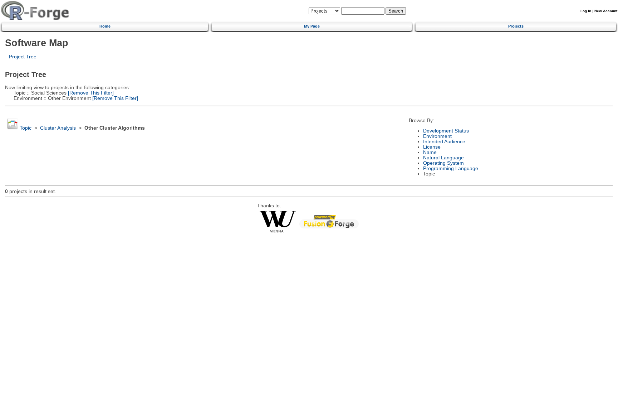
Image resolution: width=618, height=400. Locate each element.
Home (105, 26)
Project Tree (22, 56)
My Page (312, 26)
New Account (605, 11)
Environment (437, 136)
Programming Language (450, 168)
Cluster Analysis (58, 128)
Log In (585, 11)
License (432, 147)
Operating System (443, 163)
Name (430, 152)
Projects (516, 26)
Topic (25, 128)
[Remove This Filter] (90, 93)
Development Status (446, 131)
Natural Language (443, 157)
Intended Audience (444, 141)
